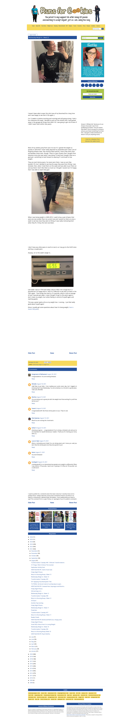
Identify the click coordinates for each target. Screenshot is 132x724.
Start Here (43, 26)
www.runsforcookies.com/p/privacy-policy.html (76, 714)
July (32, 637)
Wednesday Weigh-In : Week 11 (40, 608)
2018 (31, 659)
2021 (31, 549)
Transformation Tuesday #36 (39, 629)
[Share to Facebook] (49, 362)
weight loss (46, 364)
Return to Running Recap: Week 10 (41, 631)
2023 (31, 544)
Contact (98, 26)
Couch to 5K (68, 699)
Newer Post (73, 353)
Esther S (34, 428)
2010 (31, 678)
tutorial (52, 699)
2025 (31, 539)
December (34, 551)
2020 (31, 654)
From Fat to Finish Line (93, 695)
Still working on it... (36, 591)
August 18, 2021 (52, 374)
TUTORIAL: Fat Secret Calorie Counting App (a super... (46, 584)
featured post (51, 693)
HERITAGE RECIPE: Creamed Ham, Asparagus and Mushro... (48, 586)
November (34, 553)
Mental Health (62, 26)
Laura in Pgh (35, 441)
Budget (70, 26)
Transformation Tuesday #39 (39, 579)
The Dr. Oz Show (44, 699)
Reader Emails (35, 617)
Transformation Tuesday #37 (39, 612)
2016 (31, 664)
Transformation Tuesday (49, 695)
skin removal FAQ (78, 699)
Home (33, 26)
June (32, 639)
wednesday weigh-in (37, 364)
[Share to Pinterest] (50, 362)
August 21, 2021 (40, 452)
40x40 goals (60, 699)
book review (60, 697)
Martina (34, 397)
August (33, 560)
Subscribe (92, 97)
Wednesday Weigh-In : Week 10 (40, 627)
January (33, 651)
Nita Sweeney (35, 418)
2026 (31, 537)
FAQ (36, 699)
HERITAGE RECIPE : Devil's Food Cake (41, 570)
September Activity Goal (38, 567)
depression (91, 693)
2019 (31, 656)
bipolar (30, 699)
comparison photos (71, 697)
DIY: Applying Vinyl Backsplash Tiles (41, 581)
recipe (42, 693)
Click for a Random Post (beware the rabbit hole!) (92, 140)
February (34, 649)
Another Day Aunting (37, 603)
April (32, 644)
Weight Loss (50, 26)
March (33, 646)
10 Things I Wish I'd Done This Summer (42, 565)
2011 (31, 675)
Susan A (34, 408)
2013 (31, 671)
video (86, 697)
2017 (31, 661)
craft (30, 695)
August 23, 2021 (42, 462)
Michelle (34, 384)
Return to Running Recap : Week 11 (41, 615)
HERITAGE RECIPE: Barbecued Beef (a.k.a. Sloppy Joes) (46, 620)
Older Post (31, 353)
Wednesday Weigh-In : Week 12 (40, 593)
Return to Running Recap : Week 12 (41, 598)
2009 (31, 680)
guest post (75, 695)
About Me (38, 26)
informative (31, 697)
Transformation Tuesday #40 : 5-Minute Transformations (47, 562)
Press (84, 26)
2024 (31, 542)
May (32, 641)
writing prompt (94, 697)
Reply (33, 379)
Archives (93, 26)
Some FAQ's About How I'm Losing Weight (43, 624)
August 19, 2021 (41, 397)
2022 (31, 546)
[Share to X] (47, 362)
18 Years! (33, 600)
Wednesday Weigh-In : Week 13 (40, 577)
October (33, 556)
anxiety (83, 693)
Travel (74, 26)
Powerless (34, 610)
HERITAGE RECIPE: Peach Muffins (40, 634)
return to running (40, 697)
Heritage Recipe (51, 697)
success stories (61, 695)
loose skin (83, 695)
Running (56, 26)
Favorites (80, 26)
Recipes (88, 26)
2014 (31, 668)
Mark (68, 695)
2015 (31, 666)
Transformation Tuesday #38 (39, 596)
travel (71, 693)
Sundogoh (35, 462)
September (34, 558)
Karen (33, 452)
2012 (31, 673)
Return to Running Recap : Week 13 (41, 574)
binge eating (37, 695)
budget (80, 697)
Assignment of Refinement (39, 374)
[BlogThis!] (46, 362)
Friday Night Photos (37, 572)
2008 (31, 683)
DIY (67, 26)
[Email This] (44, 362)
